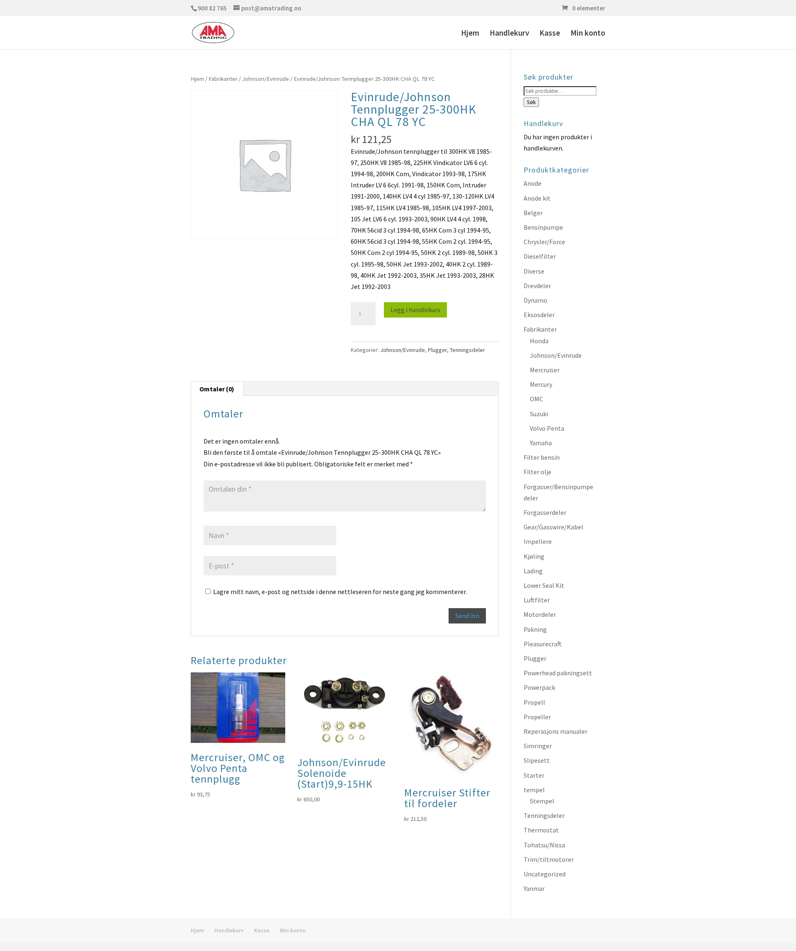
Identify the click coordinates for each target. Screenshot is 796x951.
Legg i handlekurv (415, 310)
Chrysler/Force (544, 242)
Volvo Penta (547, 428)
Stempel (542, 801)
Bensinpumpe (543, 227)
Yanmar (534, 888)
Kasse (549, 34)
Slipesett (537, 760)
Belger (533, 213)
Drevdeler (537, 285)
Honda (539, 341)
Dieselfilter (540, 256)
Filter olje (537, 472)
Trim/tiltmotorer (549, 859)
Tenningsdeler (467, 350)
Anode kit (537, 198)
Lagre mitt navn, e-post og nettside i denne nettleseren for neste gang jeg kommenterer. (340, 591)
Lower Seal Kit (544, 585)
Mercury (541, 384)
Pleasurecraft (543, 644)
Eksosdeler (539, 315)
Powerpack (539, 687)
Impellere (538, 541)
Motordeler (540, 614)
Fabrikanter (223, 78)
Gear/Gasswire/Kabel (553, 527)
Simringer (538, 746)
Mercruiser (545, 370)
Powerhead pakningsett (558, 673)
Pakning (535, 629)
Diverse (534, 271)
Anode (532, 183)
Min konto (587, 34)
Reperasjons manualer (555, 731)
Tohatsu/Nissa (544, 845)
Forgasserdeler (545, 512)
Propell (534, 702)
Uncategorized (544, 874)
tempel (534, 790)
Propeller (537, 717)
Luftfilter (537, 600)
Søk (531, 102)
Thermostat (541, 830)
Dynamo (535, 300)
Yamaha (541, 443)
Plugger (437, 350)
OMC (536, 399)
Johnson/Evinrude (265, 78)
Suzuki (539, 414)
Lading (533, 571)
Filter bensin (542, 457)
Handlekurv (509, 34)
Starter (534, 775)
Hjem (470, 34)
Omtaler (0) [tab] (216, 389)
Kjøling (534, 556)
